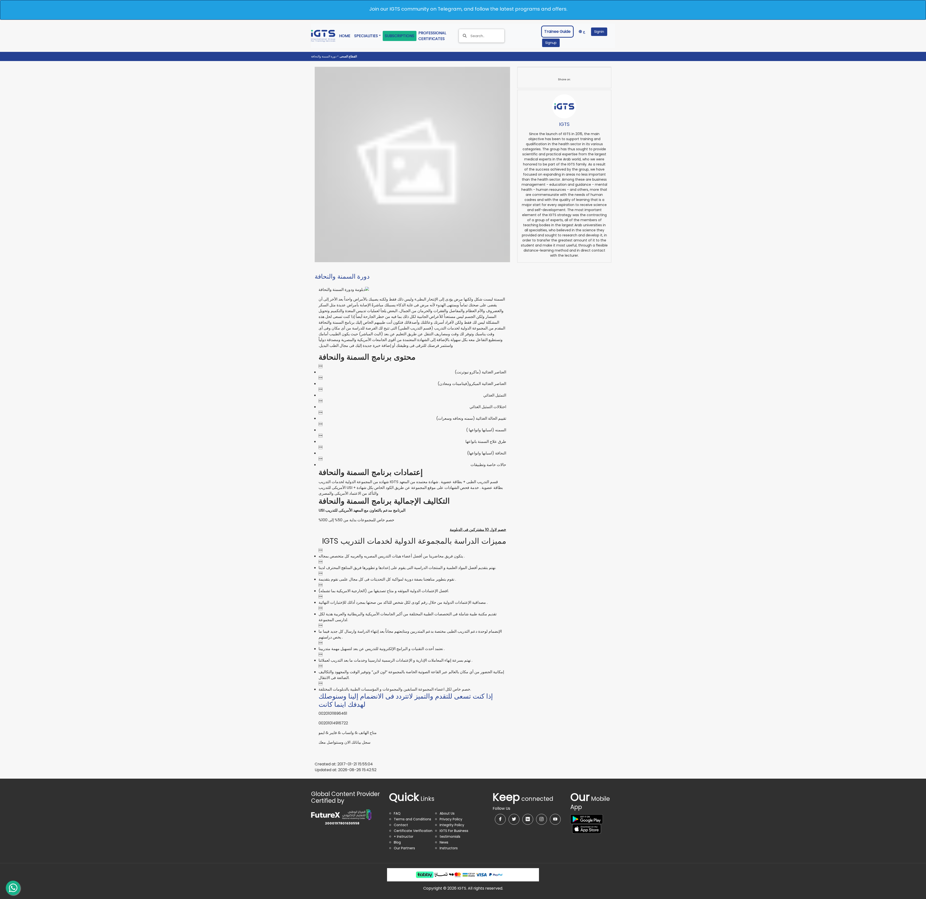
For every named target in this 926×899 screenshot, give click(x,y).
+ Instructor (403, 836)
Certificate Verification (413, 830)
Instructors (449, 848)
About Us (447, 813)
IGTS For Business (454, 830)
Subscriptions (399, 36)
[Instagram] (541, 819)
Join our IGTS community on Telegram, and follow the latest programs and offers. (468, 9)
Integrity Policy (452, 825)
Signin (599, 31)
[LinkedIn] (527, 819)
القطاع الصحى (348, 56)
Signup (551, 42)
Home (345, 36)
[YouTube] (555, 819)
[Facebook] (500, 819)
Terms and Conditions (412, 819)
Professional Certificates (435, 35)
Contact (401, 825)
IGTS (564, 124)
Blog (397, 842)
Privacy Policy (451, 819)
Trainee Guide (557, 31)
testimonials (450, 836)
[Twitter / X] (514, 819)
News (444, 842)
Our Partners (404, 848)
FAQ (397, 813)
